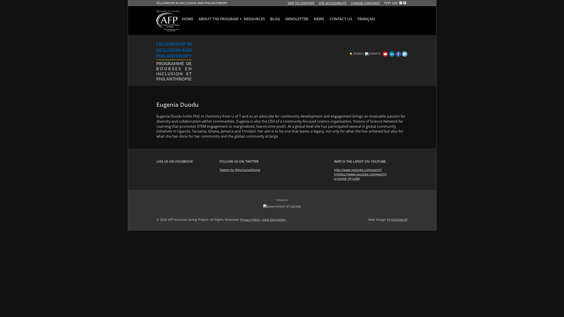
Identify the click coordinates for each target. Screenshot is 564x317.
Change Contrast (365, 3)
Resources (254, 18)
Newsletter (296, 18)
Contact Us (340, 18)
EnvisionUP (399, 219)
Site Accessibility (333, 3)
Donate (374, 54)
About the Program (219, 18)
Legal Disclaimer (274, 219)
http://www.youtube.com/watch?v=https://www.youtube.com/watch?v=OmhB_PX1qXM (360, 174)
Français (366, 18)
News (319, 18)
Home (187, 18)
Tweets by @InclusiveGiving (239, 170)
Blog (275, 18)
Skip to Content (301, 3)
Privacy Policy (250, 219)
